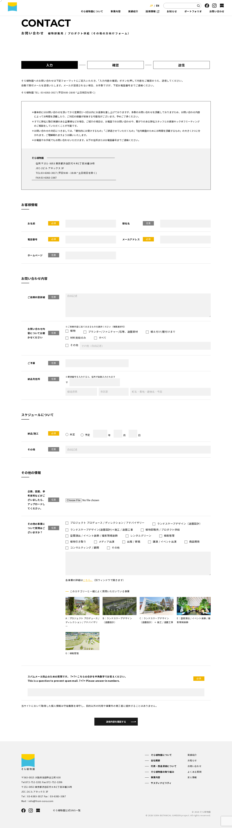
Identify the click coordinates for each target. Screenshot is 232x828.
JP (151, 5)
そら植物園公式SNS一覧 (67, 810)
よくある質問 (194, 771)
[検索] (198, 6)
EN (158, 5)
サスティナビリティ (161, 783)
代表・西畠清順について (163, 766)
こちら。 (88, 580)
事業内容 (155, 777)
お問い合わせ (194, 766)
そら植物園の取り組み (162, 771)
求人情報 (192, 777)
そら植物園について (161, 754)
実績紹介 (192, 754)
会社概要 (155, 760)
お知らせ (192, 760)
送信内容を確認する (116, 721)
